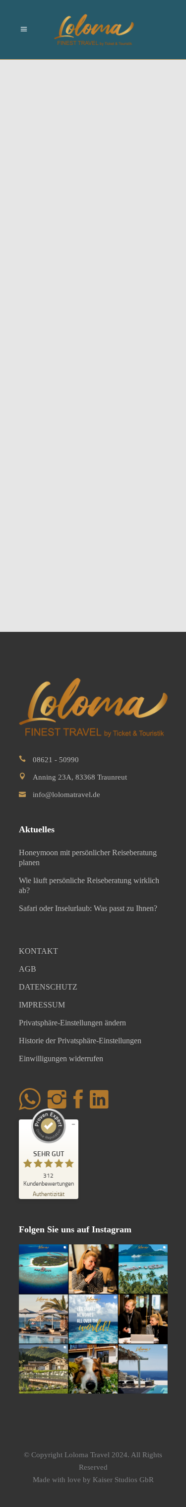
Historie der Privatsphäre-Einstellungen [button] (80, 1040)
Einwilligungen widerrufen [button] (61, 1058)
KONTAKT (38, 951)
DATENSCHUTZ (48, 987)
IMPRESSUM (42, 1005)
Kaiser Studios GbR (123, 1480)
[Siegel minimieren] (73, 1124)
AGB (27, 969)
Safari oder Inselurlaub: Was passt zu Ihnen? (88, 908)
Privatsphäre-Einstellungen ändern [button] (72, 1022)
